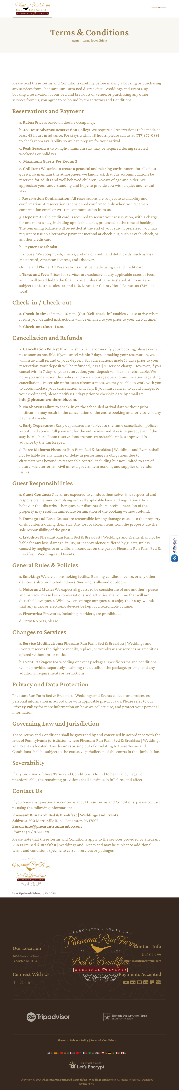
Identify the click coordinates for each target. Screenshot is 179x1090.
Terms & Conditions (104, 1040)
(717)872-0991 (151, 954)
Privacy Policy (25, 706)
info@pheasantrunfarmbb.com (47, 399)
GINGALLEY (86, 1084)
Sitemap (62, 1040)
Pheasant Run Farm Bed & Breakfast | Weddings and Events (79, 1079)
